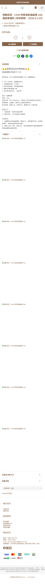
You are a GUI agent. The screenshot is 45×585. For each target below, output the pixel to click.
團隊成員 (6, 511)
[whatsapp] (26, 56)
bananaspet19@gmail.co (16, 542)
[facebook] (22, 56)
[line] (18, 56)
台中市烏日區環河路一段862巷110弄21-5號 (24, 543)
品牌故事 (6, 509)
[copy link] (31, 56)
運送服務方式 (7, 523)
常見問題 (6, 521)
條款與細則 (6, 527)
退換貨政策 (6, 525)
